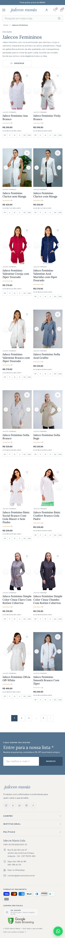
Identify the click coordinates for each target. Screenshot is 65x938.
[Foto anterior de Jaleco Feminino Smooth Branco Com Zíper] (36, 651)
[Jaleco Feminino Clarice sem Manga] (17, 167)
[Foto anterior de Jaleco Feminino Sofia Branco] (6, 409)
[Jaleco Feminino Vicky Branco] (47, 90)
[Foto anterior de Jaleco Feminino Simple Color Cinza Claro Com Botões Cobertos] (6, 571)
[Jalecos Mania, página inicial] (23, 10)
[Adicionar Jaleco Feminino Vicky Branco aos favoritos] (58, 76)
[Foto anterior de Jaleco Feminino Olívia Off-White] (6, 651)
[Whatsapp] (20, 805)
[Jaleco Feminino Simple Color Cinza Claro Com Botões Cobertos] (17, 571)
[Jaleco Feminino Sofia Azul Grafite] (47, 329)
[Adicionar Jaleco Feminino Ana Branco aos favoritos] (27, 76)
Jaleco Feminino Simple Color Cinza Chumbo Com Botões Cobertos (47, 600)
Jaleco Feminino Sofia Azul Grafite (46, 356)
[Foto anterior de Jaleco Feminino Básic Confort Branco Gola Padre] (36, 487)
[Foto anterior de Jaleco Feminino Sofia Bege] (36, 409)
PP (5, 135)
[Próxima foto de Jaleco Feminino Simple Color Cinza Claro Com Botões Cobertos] (28, 571)
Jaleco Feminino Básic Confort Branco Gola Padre (46, 516)
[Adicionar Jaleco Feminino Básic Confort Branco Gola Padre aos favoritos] (58, 472)
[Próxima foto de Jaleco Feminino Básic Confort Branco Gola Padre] (59, 487)
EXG (29, 135)
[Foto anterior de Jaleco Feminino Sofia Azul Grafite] (36, 329)
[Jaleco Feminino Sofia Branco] (17, 409)
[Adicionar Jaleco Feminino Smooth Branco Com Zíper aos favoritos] (58, 637)
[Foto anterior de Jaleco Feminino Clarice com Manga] (36, 167)
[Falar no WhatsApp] (58, 931)
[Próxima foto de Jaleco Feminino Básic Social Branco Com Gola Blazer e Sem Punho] (28, 487)
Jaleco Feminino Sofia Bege (46, 436)
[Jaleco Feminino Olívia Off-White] (17, 651)
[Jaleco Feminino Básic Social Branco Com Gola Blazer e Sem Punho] (17, 487)
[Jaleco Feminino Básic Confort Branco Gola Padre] (47, 487)
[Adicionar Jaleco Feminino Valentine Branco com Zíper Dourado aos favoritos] (27, 314)
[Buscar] (59, 18)
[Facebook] (13, 805)
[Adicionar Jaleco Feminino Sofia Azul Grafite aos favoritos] (58, 314)
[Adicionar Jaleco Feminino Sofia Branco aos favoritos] (27, 395)
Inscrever (50, 761)
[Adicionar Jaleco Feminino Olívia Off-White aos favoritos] (27, 637)
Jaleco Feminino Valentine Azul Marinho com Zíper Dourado (45, 275)
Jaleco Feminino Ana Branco (15, 117)
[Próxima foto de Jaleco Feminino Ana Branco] (28, 90)
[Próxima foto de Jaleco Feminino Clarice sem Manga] (28, 167)
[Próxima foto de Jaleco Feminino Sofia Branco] (28, 409)
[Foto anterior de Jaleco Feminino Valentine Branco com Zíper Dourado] (6, 329)
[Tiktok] (33, 805)
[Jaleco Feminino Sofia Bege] (47, 409)
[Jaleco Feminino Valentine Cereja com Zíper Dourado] (17, 245)
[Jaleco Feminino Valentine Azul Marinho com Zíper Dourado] (47, 245)
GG (25, 135)
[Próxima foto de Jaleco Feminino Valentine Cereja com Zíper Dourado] (28, 245)
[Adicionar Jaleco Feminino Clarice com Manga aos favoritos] (58, 153)
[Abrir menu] (5, 10)
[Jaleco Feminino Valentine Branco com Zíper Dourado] (17, 329)
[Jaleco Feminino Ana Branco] (17, 90)
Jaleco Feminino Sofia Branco (16, 436)
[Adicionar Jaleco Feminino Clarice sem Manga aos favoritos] (27, 153)
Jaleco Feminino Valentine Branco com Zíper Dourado (16, 358)
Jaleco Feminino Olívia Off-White (16, 678)
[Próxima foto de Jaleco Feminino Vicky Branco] (59, 90)
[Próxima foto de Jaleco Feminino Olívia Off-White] (28, 651)
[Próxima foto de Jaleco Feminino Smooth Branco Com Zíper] (59, 651)
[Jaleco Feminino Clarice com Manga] (47, 167)
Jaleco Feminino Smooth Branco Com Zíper (46, 680)
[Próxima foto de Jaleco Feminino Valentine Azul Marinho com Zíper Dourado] (59, 245)
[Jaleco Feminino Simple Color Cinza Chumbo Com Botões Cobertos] (47, 571)
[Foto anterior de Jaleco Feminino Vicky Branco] (36, 90)
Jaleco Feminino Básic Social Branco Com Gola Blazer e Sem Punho (16, 517)
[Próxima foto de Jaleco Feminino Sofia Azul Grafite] (59, 329)
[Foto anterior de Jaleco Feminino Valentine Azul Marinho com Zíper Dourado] (36, 245)
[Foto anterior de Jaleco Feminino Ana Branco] (6, 90)
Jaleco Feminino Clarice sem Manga (14, 195)
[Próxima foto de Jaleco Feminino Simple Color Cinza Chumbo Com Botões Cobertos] (59, 571)
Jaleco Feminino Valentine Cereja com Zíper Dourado (16, 274)
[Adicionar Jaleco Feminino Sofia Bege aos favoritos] (58, 395)
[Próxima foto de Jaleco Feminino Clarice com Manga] (59, 167)
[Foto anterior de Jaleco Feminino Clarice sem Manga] (6, 167)
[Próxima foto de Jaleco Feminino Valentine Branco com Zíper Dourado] (28, 329)
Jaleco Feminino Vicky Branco (47, 117)
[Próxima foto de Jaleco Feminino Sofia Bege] (59, 409)
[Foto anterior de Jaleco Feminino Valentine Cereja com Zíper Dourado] (6, 245)
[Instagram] (6, 805)
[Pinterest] (26, 805)
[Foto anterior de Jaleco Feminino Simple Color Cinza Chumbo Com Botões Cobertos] (36, 571)
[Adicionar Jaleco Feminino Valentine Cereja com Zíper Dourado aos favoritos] (27, 230)
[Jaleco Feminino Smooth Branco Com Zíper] (47, 651)
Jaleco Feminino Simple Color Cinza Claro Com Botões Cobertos (17, 600)
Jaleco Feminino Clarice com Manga (45, 195)
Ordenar (19, 63)
